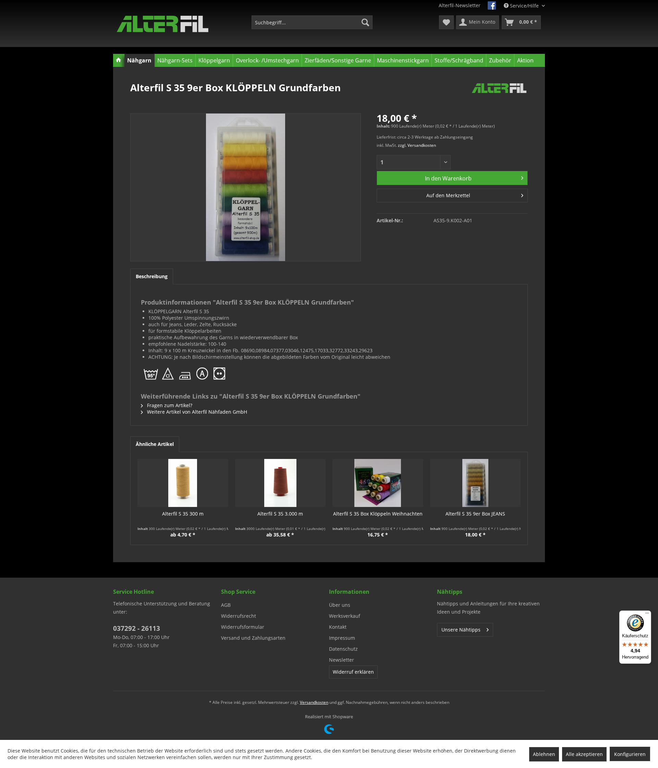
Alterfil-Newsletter (459, 5)
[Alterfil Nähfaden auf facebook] (492, 5)
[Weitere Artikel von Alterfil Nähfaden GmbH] (499, 94)
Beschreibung (152, 276)
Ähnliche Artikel (155, 444)
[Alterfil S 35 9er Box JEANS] (475, 483)
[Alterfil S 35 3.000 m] (280, 483)
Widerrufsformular (242, 627)
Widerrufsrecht (238, 616)
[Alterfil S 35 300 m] (182, 483)
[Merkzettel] (446, 22)
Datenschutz (343, 649)
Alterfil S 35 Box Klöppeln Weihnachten (378, 513)
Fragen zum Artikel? (169, 405)
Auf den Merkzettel (448, 195)
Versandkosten (314, 702)
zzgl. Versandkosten (417, 145)
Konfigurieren (630, 754)
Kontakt (337, 627)
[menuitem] (312, 22)
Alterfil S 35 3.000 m (280, 513)
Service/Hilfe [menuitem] (524, 5)
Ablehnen (544, 754)
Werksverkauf (344, 616)
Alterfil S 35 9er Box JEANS (475, 513)
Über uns (339, 605)
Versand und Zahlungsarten (253, 638)
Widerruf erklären (353, 672)
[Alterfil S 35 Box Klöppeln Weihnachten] (377, 483)
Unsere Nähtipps (460, 629)
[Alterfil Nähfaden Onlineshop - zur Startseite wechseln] (163, 24)
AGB (226, 605)
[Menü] (647, 615)
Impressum (342, 638)
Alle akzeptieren (584, 754)
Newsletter (341, 660)
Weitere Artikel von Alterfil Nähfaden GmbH (196, 412)
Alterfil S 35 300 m (183, 513)
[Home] (118, 60)
